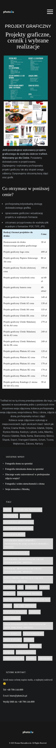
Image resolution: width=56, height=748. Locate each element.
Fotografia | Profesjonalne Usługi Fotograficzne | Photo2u (23, 561)
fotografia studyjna (16, 553)
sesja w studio (12, 640)
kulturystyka (12, 600)
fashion (25, 516)
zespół (31, 658)
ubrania (35, 646)
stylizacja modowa (15, 646)
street (29, 640)
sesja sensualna (33, 634)
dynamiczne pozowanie (28, 510)
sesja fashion (11, 618)
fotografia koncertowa (18, 528)
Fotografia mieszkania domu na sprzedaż (24, 469)
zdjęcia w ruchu (13, 658)
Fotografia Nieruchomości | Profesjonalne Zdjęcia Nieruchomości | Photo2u (26, 544)
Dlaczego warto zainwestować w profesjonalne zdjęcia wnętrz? (27, 476)
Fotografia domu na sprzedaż (19, 463)
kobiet (44, 587)
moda (7, 606)
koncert (9, 593)
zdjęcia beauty (25, 652)
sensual (34, 612)
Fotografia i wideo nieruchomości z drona (25, 483)
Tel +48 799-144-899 (13, 689)
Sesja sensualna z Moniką (17, 489)
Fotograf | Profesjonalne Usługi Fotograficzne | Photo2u (23, 570)
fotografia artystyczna (18, 522)
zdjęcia (8, 652)
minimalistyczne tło (37, 600)
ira (20, 587)
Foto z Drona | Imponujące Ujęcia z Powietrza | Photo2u (23, 579)
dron (7, 510)
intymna (9, 587)
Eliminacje (10, 516)
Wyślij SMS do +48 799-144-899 (18, 701)
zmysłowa (45, 658)
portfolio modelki (15, 612)
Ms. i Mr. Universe (25, 606)
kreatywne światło (30, 593)
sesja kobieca (12, 634)
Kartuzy (31, 587)
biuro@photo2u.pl (18, 695)
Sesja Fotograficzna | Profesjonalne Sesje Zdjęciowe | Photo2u (25, 626)
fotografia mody (14, 534)
